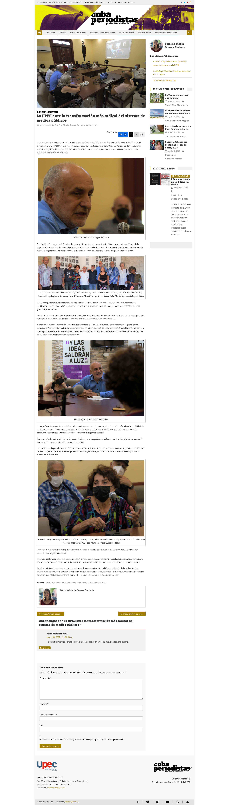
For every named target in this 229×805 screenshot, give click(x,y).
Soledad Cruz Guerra (176, 136)
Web (41, 725)
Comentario (45, 678)
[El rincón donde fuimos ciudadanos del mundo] (157, 113)
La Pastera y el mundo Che (164, 80)
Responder (44, 648)
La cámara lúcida (126, 32)
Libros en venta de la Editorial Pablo (181, 182)
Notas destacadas (78, 32)
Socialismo (71, 582)
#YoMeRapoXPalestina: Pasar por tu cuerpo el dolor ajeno (171, 73)
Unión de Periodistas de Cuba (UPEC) (91, 582)
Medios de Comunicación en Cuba (121, 2)
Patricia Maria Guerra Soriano (70, 125)
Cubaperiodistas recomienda (102, 32)
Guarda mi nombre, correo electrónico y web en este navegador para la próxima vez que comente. (82, 739)
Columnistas (50, 32)
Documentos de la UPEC (72, 2)
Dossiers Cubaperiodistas (166, 32)
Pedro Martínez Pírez (56, 633)
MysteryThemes (71, 801)
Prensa (63, 582)
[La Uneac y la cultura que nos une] (157, 98)
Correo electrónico (48, 715)
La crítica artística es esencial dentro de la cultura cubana (133, 614)
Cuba (48, 582)
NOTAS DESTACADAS (47, 112)
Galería (63, 32)
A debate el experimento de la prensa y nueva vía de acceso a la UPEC (169, 63)
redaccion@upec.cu (56, 787)
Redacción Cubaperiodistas (173, 156)
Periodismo (55, 582)
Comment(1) (93, 125)
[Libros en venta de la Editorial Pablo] (160, 179)
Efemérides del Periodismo (95, 2)
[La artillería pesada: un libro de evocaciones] (157, 129)
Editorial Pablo (144, 32)
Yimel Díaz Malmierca (176, 105)
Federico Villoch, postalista (51, 614)
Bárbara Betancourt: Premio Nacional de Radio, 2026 (176, 145)
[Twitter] (131, 134)
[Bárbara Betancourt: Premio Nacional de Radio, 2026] (157, 145)
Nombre (44, 704)
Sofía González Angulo (177, 120)
